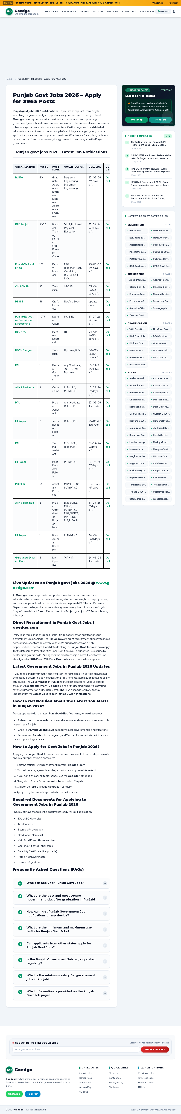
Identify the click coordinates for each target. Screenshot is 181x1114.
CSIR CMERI (22, 286)
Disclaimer (114, 1087)
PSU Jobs (98, 11)
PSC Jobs (112, 11)
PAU (17, 365)
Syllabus (83, 1091)
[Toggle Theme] (174, 11)
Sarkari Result (86, 1078)
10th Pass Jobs (146, 1073)
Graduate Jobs (146, 1082)
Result (162, 11)
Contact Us (115, 1078)
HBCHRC (20, 331)
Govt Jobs (51, 11)
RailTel (19, 177)
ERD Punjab (22, 224)
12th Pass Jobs (146, 1078)
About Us (113, 1073)
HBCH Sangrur (24, 350)
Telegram (173, 3)
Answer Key (147, 11)
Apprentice (69, 11)
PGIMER (20, 484)
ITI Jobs (84, 11)
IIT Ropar (20, 421)
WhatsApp (157, 3)
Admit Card (129, 11)
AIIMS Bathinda (24, 387)
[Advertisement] (90, 44)
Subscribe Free (155, 1049)
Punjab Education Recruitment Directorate (24, 320)
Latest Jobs (85, 1073)
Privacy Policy (116, 1082)
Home (9, 79)
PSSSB (19, 301)
